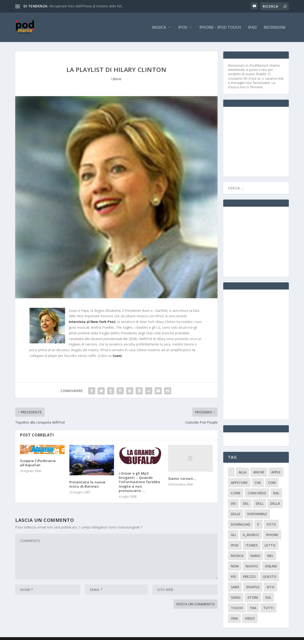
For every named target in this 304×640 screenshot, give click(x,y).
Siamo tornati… (182, 478)
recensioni (274, 27)
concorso (256, 493)
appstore (239, 482)
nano (255, 555)
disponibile (257, 514)
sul (268, 597)
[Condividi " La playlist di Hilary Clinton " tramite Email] (158, 391)
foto (271, 524)
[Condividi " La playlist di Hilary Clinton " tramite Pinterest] (120, 391)
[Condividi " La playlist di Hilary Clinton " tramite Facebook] (91, 391)
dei (233, 503)
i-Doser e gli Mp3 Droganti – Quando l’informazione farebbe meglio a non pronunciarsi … (139, 482)
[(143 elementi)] (231, 472)
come (236, 493)
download (240, 524)
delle (235, 514)
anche (258, 472)
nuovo (252, 566)
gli (233, 535)
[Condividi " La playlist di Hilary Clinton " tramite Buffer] (139, 391)
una (234, 618)
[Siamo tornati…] (190, 458)
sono (236, 597)
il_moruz (251, 535)
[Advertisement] (263, 141)
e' (258, 524)
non (235, 566)
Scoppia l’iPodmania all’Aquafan (38, 462)
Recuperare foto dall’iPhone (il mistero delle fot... (86, 6)
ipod (235, 545)
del (246, 503)
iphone (272, 535)
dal (276, 493)
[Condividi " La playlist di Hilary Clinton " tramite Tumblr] (110, 391)
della (275, 503)
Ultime (116, 79)
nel (270, 555)
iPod (182, 27)
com (272, 482)
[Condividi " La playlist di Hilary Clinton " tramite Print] (167, 391)
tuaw (117, 355)
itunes (252, 545)
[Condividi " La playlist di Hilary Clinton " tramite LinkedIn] (129, 391)
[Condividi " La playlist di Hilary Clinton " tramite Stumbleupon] (148, 391)
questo (269, 576)
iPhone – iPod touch (220, 27)
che (258, 482)
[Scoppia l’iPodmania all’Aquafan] (42, 449)
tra (253, 608)
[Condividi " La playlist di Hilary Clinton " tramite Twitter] (101, 391)
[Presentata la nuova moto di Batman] (91, 460)
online (271, 566)
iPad (252, 27)
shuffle (253, 587)
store (252, 597)
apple (276, 472)
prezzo (249, 576)
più (233, 576)
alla (242, 472)
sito (270, 587)
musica (237, 555)
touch (237, 608)
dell (259, 503)
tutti (268, 608)
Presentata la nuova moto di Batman (87, 484)
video (250, 618)
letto (270, 545)
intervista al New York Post (92, 321)
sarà (235, 587)
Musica (159, 27)
